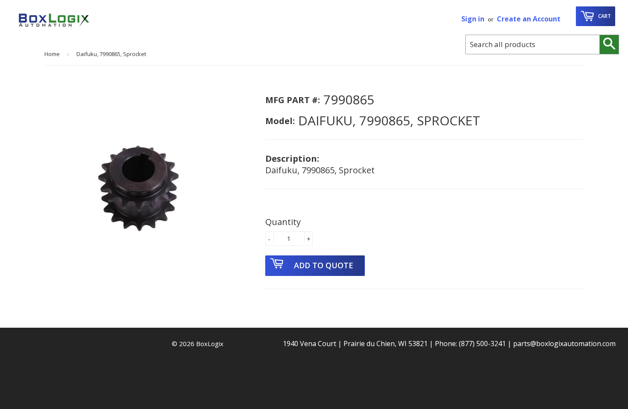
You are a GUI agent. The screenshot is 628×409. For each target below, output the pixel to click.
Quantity (283, 222)
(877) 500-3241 (482, 343)
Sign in (472, 19)
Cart (604, 16)
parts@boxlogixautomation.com (564, 343)
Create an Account (529, 19)
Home (52, 54)
